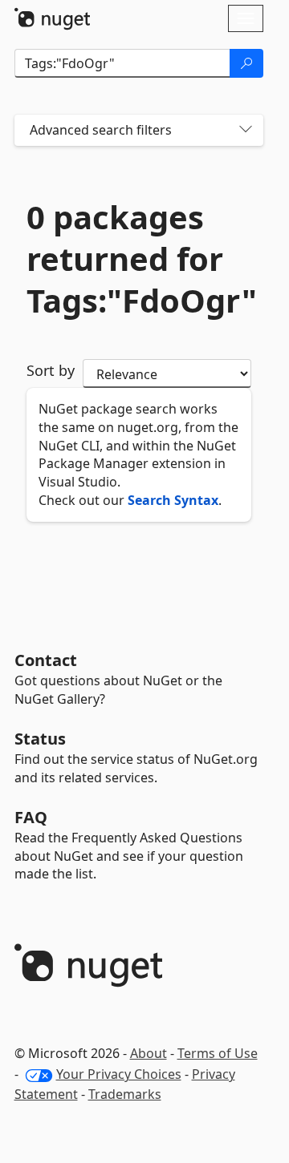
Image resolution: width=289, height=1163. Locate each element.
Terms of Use (217, 1053)
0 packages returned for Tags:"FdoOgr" (138, 258)
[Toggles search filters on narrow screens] (245, 130)
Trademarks (124, 1094)
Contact (45, 660)
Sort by (50, 370)
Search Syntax (173, 500)
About (148, 1053)
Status (40, 738)
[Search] (246, 63)
